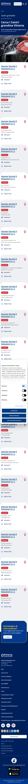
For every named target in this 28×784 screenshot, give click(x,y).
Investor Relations (6, 676)
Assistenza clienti (6, 702)
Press (2, 691)
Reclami (3, 709)
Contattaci (7, 637)
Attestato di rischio (6, 698)
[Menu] (26, 4)
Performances (5, 687)
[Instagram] (13, 725)
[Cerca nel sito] (23, 4)
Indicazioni (7, 80)
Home (2, 11)
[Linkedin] (8, 725)
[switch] (24, 390)
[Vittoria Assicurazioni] (6, 4)
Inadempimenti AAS (6, 713)
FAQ (2, 669)
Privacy (2, 743)
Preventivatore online (7, 695)
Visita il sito (7, 83)
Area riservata (17, 4)
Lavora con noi (14, 736)
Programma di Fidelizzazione (9, 706)
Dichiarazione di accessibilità (7, 750)
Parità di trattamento (7, 717)
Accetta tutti (14, 410)
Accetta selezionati (14, 415)
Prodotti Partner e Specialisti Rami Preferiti (13, 720)
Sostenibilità (4, 683)
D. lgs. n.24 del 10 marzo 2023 (7, 741)
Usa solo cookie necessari (14, 420)
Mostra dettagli (19, 406)
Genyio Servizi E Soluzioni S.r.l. (9, 67)
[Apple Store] (14, 774)
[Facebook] (3, 725)
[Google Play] (14, 769)
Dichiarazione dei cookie (6, 746)
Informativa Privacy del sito (6, 748)
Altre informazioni (6, 680)
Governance (4, 673)
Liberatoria (3, 753)
